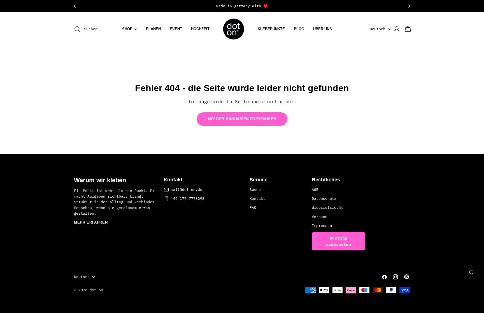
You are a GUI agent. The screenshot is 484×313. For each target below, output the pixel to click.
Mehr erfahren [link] (91, 222)
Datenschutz (324, 198)
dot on (96, 290)
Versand (319, 216)
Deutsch (377, 29)
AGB (315, 189)
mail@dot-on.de (186, 189)
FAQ (253, 207)
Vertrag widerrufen (338, 241)
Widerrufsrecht (327, 207)
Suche (255, 189)
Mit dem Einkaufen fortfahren (242, 119)
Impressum (322, 225)
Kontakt (257, 198)
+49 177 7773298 (187, 198)
